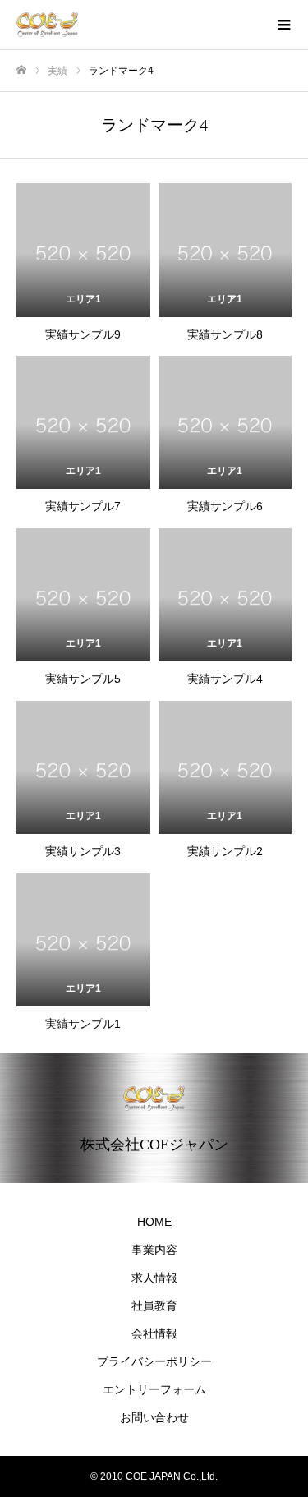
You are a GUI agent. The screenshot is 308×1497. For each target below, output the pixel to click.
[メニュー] (283, 24)
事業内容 (154, 1249)
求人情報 (154, 1277)
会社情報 (154, 1333)
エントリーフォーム (154, 1389)
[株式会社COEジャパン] (137, 24)
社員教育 (154, 1305)
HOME (154, 1221)
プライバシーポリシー (154, 1361)
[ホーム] (21, 70)
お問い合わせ (154, 1417)
